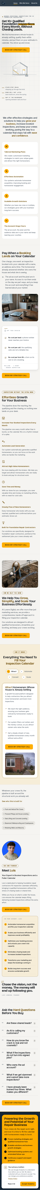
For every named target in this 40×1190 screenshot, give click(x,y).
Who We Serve (24, 3)
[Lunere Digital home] (4, 3)
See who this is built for (12, 801)
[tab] (12, 671)
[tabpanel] (20, 730)
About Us (34, 3)
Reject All (11, 1184)
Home (15, 3)
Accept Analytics (28, 1184)
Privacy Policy (12, 1178)
